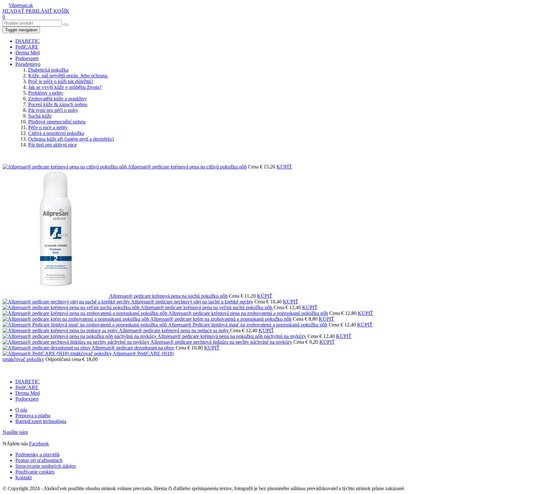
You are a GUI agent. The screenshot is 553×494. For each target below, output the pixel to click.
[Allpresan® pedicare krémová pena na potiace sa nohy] (61, 330)
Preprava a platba (32, 415)
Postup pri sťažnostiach (38, 460)
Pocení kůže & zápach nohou (57, 104)
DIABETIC (27, 41)
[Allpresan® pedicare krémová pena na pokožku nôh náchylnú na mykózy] (80, 336)
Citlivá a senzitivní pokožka (56, 133)
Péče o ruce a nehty (48, 127)
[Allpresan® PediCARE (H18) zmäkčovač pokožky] (58, 353)
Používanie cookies (34, 471)
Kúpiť (284, 166)
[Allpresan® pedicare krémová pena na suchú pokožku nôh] (56, 296)
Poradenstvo (27, 64)
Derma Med (27, 52)
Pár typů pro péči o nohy (53, 110)
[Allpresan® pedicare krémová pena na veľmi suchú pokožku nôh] (71, 307)
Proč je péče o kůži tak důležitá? (60, 81)
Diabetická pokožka (48, 70)
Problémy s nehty (45, 93)
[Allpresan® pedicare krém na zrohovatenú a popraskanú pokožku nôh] (76, 319)
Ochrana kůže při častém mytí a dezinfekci (71, 139)
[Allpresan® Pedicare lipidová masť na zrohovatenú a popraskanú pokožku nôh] (85, 324)
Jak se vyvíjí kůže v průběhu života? (64, 87)
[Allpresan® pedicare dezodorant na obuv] (47, 347)
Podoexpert (26, 58)
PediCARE (26, 47)
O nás (21, 409)
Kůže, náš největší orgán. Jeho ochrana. (68, 75)
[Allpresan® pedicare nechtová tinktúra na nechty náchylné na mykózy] (76, 342)
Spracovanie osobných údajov (45, 466)
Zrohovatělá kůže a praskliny (57, 98)
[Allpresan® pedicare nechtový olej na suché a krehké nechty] (67, 301)
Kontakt (23, 477)
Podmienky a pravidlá (37, 454)
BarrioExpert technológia (40, 421)
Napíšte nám (15, 432)
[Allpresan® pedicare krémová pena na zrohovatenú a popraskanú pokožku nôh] (85, 313)
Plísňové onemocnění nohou (56, 121)
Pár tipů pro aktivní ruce (52, 144)
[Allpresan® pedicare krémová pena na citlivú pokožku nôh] (65, 166)
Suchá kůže (40, 116)
